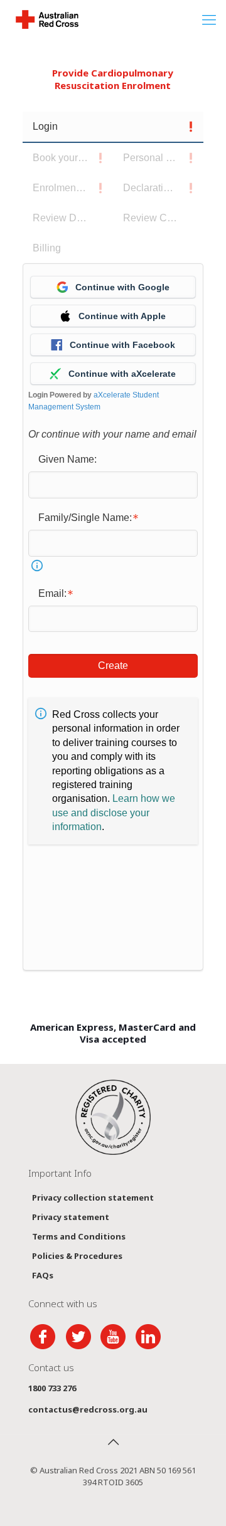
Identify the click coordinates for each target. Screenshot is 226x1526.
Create (113, 665)
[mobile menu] (209, 18)
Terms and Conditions (79, 1236)
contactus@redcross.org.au (88, 1409)
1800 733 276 (52, 1388)
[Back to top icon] (113, 1442)
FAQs (42, 1275)
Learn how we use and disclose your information (113, 812)
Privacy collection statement (93, 1197)
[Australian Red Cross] (47, 18)
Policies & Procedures (77, 1255)
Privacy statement (70, 1217)
